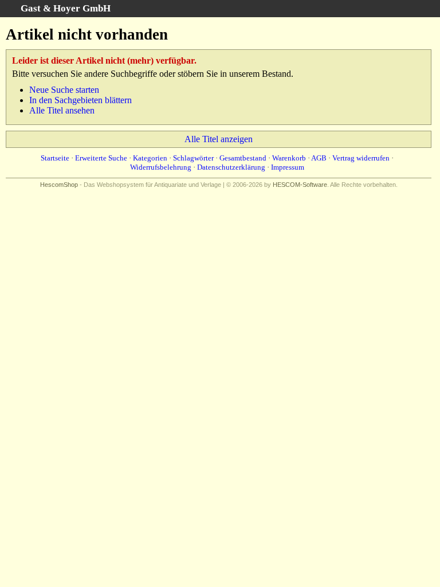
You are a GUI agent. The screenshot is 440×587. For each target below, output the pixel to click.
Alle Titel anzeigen (218, 139)
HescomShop (59, 184)
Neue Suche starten (64, 90)
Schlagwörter (193, 158)
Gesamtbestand (242, 158)
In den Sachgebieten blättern (80, 100)
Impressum (287, 167)
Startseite (55, 158)
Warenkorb (289, 158)
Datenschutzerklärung (231, 167)
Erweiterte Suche (101, 158)
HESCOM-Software (300, 184)
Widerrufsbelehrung (160, 167)
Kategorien (150, 158)
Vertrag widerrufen (361, 158)
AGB (319, 158)
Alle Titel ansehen (62, 110)
